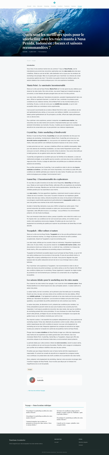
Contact (81, 445)
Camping (46, 6)
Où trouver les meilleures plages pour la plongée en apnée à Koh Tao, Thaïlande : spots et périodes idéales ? (70, 412)
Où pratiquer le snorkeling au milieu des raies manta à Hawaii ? (39, 411)
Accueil (29, 6)
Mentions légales (83, 442)
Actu (34, 6)
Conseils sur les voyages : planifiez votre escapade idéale (68, 424)
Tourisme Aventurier (17, 440)
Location (60, 6)
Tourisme (66, 6)
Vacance (73, 6)
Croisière (53, 6)
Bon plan (40, 6)
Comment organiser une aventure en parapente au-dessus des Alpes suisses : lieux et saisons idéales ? (38, 423)
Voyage (80, 6)
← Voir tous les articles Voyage (36, 390)
